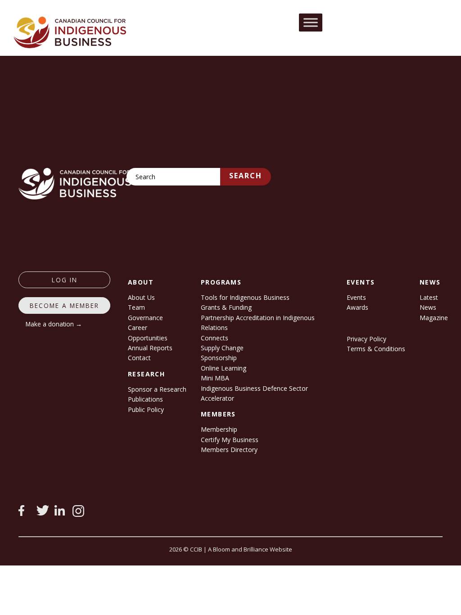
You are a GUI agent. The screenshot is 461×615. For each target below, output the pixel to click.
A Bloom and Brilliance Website (250, 549)
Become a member (64, 305)
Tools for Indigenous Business (245, 297)
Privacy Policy (366, 339)
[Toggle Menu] (310, 22)
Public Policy (146, 409)
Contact (139, 357)
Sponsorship (219, 357)
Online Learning (223, 368)
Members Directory (229, 449)
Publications (145, 399)
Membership (219, 429)
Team (136, 307)
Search (245, 176)
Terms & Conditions (376, 348)
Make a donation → (54, 324)
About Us (141, 297)
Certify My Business (229, 439)
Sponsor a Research (157, 389)
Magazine (434, 317)
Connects (214, 338)
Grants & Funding (226, 307)
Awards (357, 307)
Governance (145, 317)
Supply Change (222, 348)
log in (64, 280)
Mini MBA (215, 378)
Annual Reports (150, 348)
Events (356, 297)
